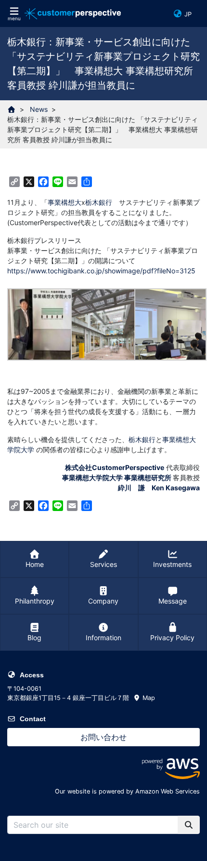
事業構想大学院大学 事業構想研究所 (116, 477)
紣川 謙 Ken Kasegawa (159, 488)
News (39, 109)
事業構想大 (64, 202)
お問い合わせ (103, 737)
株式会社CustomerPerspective (114, 467)
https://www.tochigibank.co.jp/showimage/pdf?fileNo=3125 (101, 271)
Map (148, 697)
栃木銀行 (98, 202)
